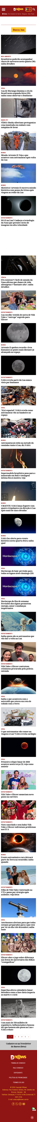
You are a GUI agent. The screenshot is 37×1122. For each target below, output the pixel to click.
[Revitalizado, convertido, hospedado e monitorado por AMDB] (34, 1109)
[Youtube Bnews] (23, 1104)
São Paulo (31, 14)
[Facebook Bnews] (13, 1104)
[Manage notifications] (32, 1117)
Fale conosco (18, 1068)
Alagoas (24, 14)
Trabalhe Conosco (18, 1063)
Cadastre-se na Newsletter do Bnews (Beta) (18, 1045)
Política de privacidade (18, 1078)
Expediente (18, 1073)
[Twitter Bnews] (17, 1104)
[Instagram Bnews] (20, 1104)
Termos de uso (18, 1082)
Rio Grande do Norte (14, 14)
